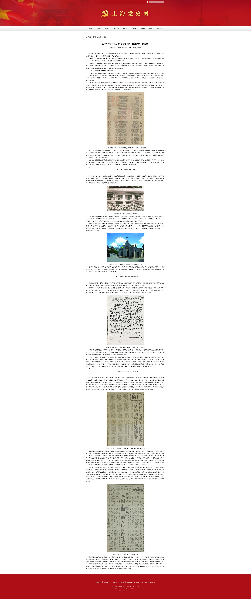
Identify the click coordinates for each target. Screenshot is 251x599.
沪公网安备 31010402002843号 (125, 590)
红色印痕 (142, 29)
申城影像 (133, 29)
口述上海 (125, 29)
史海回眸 (116, 29)
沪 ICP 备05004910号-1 (134, 586)
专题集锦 (159, 29)
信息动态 (107, 29)
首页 (90, 29)
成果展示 (151, 29)
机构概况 (99, 29)
